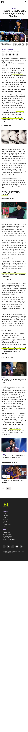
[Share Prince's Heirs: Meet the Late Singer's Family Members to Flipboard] (13, 54)
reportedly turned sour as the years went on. (13, 309)
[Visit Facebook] (4, 547)
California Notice (7, 538)
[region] (14, 27)
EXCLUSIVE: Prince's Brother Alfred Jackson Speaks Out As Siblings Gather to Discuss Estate (13, 381)
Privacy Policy (7, 534)
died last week (15, 69)
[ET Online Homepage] (3, 2)
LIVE (3, 5)
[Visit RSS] (21, 547)
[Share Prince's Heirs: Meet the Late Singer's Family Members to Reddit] (10, 54)
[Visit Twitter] (8, 547)
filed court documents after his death (13, 151)
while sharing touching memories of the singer (12, 423)
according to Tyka (7, 400)
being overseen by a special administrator (13, 84)
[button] (2, 33)
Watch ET (24, 5)
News (14, 9)
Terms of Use (6, 533)
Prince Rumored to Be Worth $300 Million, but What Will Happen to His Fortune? (13, 456)
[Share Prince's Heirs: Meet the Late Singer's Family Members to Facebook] (2, 54)
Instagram (5, 516)
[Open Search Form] (26, 2)
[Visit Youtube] (16, 546)
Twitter (5, 517)
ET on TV (5, 521)
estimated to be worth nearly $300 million (12, 75)
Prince (8, 488)
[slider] (14, 30)
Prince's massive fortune (11, 430)
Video (13, 5)
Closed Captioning (8, 536)
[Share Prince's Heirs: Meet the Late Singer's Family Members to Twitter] (6, 54)
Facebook (5, 514)
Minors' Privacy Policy (9, 540)
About (4, 523)
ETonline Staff (7, 525)
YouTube (5, 519)
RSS (4, 526)
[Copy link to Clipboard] (17, 54)
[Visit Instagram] (12, 547)
